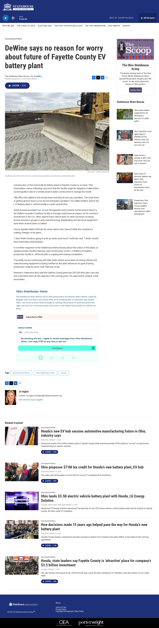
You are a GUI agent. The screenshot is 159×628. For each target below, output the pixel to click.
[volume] (13, 18)
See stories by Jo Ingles (31, 399)
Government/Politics (13, 39)
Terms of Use (61, 607)
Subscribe (135, 89)
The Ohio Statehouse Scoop (68, 26)
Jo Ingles (37, 76)
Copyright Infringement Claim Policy (70, 611)
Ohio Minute (114, 26)
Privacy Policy (61, 609)
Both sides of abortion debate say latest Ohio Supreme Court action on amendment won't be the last (142, 182)
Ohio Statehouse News (46, 373)
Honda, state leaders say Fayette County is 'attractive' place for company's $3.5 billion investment (96, 562)
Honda (63, 373)
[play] (6, 18)
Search (126, 26)
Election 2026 (45, 26)
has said (42, 210)
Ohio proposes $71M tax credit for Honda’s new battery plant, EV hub (92, 467)
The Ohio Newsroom (95, 26)
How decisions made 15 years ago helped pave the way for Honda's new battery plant (94, 526)
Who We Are (8, 26)
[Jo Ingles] (10, 397)
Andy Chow (45, 440)
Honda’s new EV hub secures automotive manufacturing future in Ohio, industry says (93, 433)
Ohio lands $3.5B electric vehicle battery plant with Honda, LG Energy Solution (92, 498)
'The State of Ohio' (26, 26)
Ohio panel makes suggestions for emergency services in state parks (142, 115)
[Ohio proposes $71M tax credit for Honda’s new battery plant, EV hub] (22, 472)
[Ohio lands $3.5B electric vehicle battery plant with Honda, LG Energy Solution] (22, 501)
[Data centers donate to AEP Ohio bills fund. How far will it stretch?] (125, 159)
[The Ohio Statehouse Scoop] (135, 49)
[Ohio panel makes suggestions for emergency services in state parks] (125, 114)
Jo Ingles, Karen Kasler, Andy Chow (53, 505)
